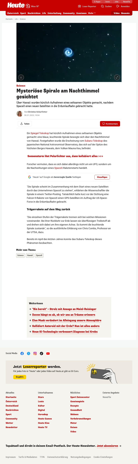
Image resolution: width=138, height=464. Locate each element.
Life (44, 13)
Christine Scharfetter (37, 112)
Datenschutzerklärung (57, 457)
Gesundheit (76, 410)
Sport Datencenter (80, 397)
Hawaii (30, 255)
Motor (73, 423)
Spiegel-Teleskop (40, 133)
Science (22, 19)
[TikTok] (41, 353)
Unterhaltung (54, 13)
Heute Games (45, 418)
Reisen (73, 427)
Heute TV (42, 427)
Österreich (13, 13)
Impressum (11, 457)
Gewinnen (81, 13)
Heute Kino (43, 423)
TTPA (42, 457)
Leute (41, 401)
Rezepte (74, 406)
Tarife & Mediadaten (27, 457)
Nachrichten (12, 410)
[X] (28, 353)
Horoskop (43, 414)
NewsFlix (107, 397)
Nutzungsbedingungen (81, 457)
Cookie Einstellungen (103, 457)
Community (69, 13)
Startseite (9, 19)
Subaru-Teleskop (94, 140)
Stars (41, 397)
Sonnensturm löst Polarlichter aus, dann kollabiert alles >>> (65, 156)
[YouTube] (48, 353)
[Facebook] (22, 353)
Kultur (41, 406)
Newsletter (12, 427)
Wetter (9, 423)
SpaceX (58, 168)
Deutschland (12, 406)
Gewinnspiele (77, 401)
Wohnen (74, 414)
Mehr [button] (91, 13)
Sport (23, 13)
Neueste (125, 13)
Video (117, 13)
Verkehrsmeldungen (80, 418)
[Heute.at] (16, 5)
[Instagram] (35, 353)
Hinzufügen (102, 177)
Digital (41, 410)
